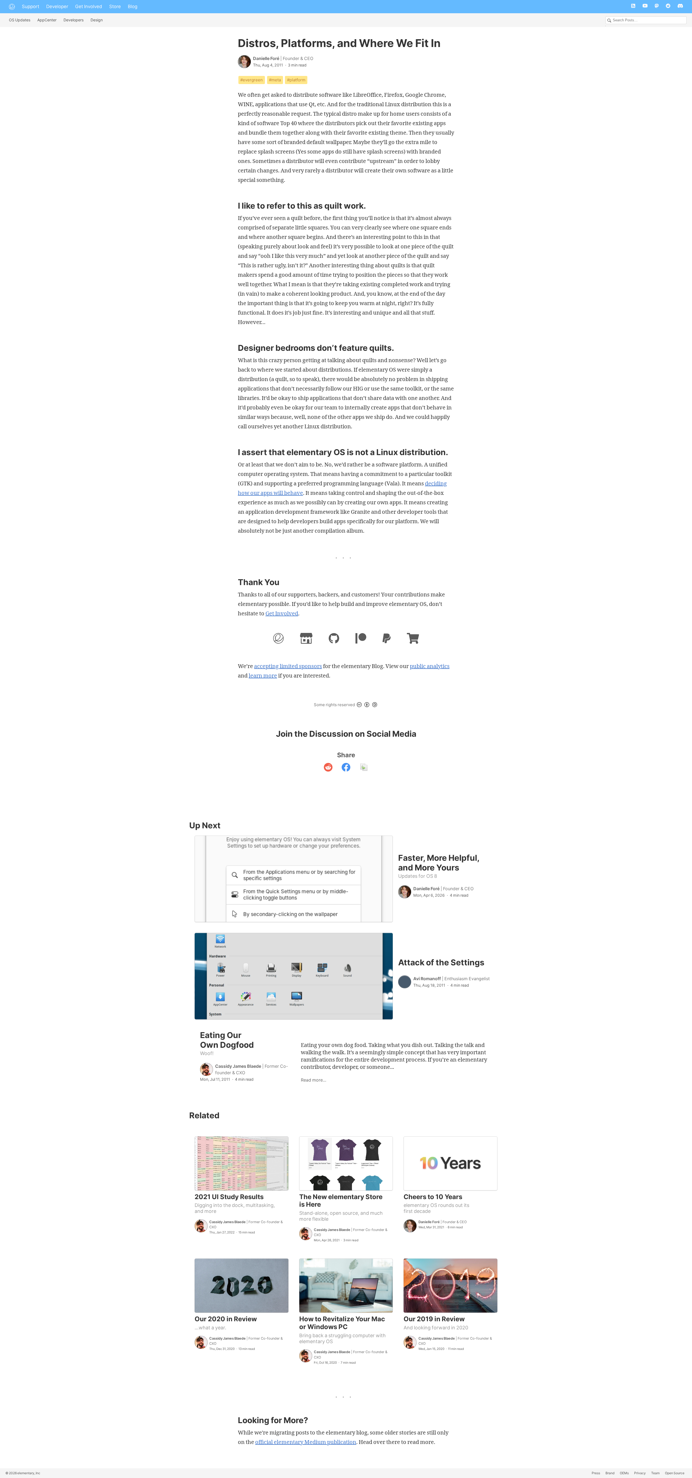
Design (97, 20)
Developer (57, 6)
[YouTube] (645, 6)
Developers (74, 20)
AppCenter (46, 20)
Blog (132, 6)
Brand (610, 1473)
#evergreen (251, 79)
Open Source (674, 1473)
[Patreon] (360, 639)
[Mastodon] (656, 6)
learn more (263, 675)
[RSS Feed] (633, 6)
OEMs (624, 1473)
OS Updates (19, 20)
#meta (275, 79)
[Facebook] (346, 768)
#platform (296, 79)
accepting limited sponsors (288, 666)
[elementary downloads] (278, 639)
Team (655, 1473)
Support (30, 6)
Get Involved (88, 6)
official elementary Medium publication (305, 1442)
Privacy (640, 1473)
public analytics (430, 666)
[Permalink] (364, 768)
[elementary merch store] (413, 639)
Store (115, 6)
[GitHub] (334, 639)
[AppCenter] (306, 639)
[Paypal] (386, 639)
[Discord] (680, 6)
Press (596, 1473)
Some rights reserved (335, 704)
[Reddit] (668, 6)
